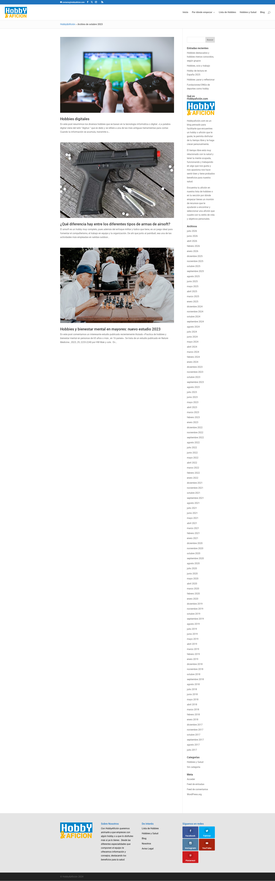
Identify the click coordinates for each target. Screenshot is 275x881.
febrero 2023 (193, 417)
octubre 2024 (193, 316)
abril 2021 (192, 523)
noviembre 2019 (195, 608)
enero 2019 (192, 659)
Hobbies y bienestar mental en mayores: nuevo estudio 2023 (110, 329)
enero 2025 (192, 301)
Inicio (185, 12)
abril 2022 (192, 462)
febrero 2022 (193, 472)
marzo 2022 (193, 467)
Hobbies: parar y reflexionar (201, 79)
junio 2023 (192, 397)
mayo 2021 (192, 518)
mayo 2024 (192, 341)
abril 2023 (192, 407)
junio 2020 (192, 573)
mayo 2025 (192, 286)
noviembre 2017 (195, 729)
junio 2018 (192, 694)
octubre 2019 (193, 613)
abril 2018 (192, 704)
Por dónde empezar (202, 12)
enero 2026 (192, 251)
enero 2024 (192, 362)
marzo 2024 (193, 352)
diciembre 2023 (195, 367)
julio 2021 (192, 508)
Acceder (191, 779)
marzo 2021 (193, 528)
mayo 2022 (192, 457)
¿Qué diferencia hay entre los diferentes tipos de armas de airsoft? (115, 224)
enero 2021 (192, 538)
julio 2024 (192, 331)
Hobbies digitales (74, 119)
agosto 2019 (193, 624)
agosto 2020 (193, 563)
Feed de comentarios (197, 789)
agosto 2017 (193, 744)
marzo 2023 (193, 412)
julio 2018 (192, 689)
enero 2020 (192, 598)
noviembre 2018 (195, 669)
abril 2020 (192, 583)
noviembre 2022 (195, 432)
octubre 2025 (193, 266)
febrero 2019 (193, 654)
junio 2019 (192, 634)
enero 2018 (192, 719)
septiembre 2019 (195, 618)
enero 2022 (192, 477)
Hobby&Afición (67, 24)
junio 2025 (192, 281)
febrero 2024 (193, 357)
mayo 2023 (192, 402)
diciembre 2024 (195, 306)
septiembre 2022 (195, 437)
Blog (262, 12)
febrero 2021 (193, 533)
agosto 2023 (193, 387)
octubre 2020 (193, 553)
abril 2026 (192, 241)
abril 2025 (192, 291)
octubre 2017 (193, 734)
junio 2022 (192, 452)
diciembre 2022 (195, 427)
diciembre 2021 (195, 482)
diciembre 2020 (195, 543)
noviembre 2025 (195, 261)
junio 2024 (192, 336)
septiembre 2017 (195, 739)
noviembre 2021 (195, 488)
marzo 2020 (193, 588)
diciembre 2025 (195, 256)
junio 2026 (192, 236)
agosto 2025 (193, 276)
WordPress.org (194, 794)
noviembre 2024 (195, 311)
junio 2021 (192, 513)
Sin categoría (193, 767)
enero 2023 (192, 422)
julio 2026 (192, 231)
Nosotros (146, 843)
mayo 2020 (192, 578)
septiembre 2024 (195, 321)
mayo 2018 (192, 699)
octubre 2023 (193, 377)
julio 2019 (192, 629)
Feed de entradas (195, 784)
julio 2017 (192, 749)
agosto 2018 (193, 684)
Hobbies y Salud (248, 12)
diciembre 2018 (195, 664)
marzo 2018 (193, 709)
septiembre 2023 (195, 382)
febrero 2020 (193, 593)
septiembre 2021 (195, 498)
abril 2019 (192, 644)
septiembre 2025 (195, 271)
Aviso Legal (148, 848)
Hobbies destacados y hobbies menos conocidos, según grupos (200, 57)
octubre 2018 (193, 674)
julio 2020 (192, 568)
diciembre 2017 (195, 724)
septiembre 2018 (195, 679)
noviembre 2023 (195, 372)
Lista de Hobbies (227, 12)
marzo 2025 (193, 296)
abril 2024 (192, 346)
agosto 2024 (193, 326)
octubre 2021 (193, 493)
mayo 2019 (192, 639)
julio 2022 (192, 447)
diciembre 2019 (195, 603)
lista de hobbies (203, 191)
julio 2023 (192, 392)
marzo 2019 (193, 649)
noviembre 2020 (195, 548)
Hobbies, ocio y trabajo (198, 65)
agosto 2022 (193, 442)
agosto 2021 (193, 503)
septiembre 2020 (195, 558)
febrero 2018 (193, 714)
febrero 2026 (193, 246)
